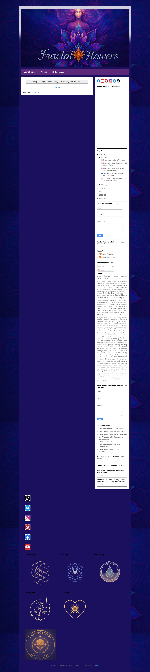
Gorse (114, 317)
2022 (101, 195)
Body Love (117, 283)
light (115, 329)
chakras (118, 285)
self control (120, 359)
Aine (112, 279)
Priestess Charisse (108, 257)
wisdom (125, 379)
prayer (105, 346)
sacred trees (100, 357)
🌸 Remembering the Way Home (113, 160)
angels (98, 281)
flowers (116, 306)
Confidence (107, 289)
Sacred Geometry (121, 353)
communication (121, 287)
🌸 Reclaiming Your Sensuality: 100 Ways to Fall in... (114, 164)
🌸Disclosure (58, 72)
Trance (105, 377)
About (44, 72)
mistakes (99, 335)
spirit (121, 369)
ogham (99, 340)
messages (113, 333)
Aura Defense (122, 281)
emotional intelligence (112, 297)
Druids (107, 295)
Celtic (106, 285)
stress (101, 373)
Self (112, 357)
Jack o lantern (108, 325)
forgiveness (123, 306)
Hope (119, 323)
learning (106, 329)
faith (113, 304)
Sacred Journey (122, 355)
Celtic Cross (111, 285)
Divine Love (119, 293)
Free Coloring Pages (108, 315)
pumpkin (108, 348)
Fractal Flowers (107, 254)
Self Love (114, 361)
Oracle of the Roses (114, 341)
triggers (122, 377)
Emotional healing (121, 295)
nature (98, 337)
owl (109, 342)
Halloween (123, 319)
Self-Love (121, 363)
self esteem (106, 361)
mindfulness (122, 333)
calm (102, 285)
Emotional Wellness (102, 300)
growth (99, 319)
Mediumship (100, 333)
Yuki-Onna (100, 381)
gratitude (124, 317)
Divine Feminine (108, 293)
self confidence (109, 359)
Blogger (96, 665)
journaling (99, 327)
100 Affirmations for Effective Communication (109, 446)
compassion (100, 289)
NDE (102, 337)
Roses (98, 353)
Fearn (121, 304)
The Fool (124, 375)
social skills (120, 367)
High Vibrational (105, 323)
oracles (106, 342)
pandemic (113, 342)
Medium (125, 331)
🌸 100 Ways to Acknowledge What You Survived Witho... (114, 180)
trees (117, 377)
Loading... (100, 246)
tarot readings (106, 375)
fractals (111, 312)
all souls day (123, 279)
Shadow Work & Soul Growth (112, 365)
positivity (124, 345)
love (119, 329)
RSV (102, 353)
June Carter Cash (112, 327)
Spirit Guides (29, 72)
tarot (122, 373)
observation (123, 338)
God (109, 317)
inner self (124, 323)
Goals (105, 317)
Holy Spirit (114, 323)
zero (104, 381)
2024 (101, 189)
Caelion (99, 285)
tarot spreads (116, 375)
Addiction (115, 276)
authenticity (101, 283)
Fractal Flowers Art (115, 308)
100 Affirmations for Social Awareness (113, 434)
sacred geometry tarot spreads (106, 355)
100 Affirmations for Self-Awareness (112, 429)
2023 (101, 192)
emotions (113, 300)
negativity (121, 337)
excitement (103, 304)
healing (113, 321)
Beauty (112, 283)
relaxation (124, 351)
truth (126, 377)
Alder (116, 279)
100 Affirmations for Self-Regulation (112, 431)
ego (111, 295)
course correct (105, 291)
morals (105, 335)
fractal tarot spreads (120, 310)
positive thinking (114, 345)
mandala (124, 329)
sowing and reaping (112, 369)
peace (119, 343)
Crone (121, 291)
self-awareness (102, 363)
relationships (113, 351)
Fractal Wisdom (102, 312)
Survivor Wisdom (115, 373)
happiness (100, 321)
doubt (103, 295)
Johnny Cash (123, 325)
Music (125, 335)
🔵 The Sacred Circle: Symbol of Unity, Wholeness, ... (113, 174)
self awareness (120, 357)
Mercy (107, 333)
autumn (107, 283)
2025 (101, 154)
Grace (119, 317)
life (111, 329)
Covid (112, 291)
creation (116, 291)
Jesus (116, 325)
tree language (112, 377)
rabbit (114, 348)
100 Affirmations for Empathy (109, 442)
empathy (103, 302)
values (106, 379)
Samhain (108, 357)
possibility (99, 346)
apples (115, 281)
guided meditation (111, 319)
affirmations (103, 278)
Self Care (100, 359)
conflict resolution (117, 289)
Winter (120, 379)
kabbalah (120, 327)
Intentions (99, 325)
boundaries (124, 283)
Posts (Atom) (37, 92)
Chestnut (110, 287)
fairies (109, 304)
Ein (113, 295)
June (103, 157)
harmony (107, 321)
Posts (101, 266)
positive (105, 344)
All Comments (104, 270)
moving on (119, 335)
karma (125, 327)
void (110, 379)
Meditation (118, 331)
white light (115, 379)
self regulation (122, 361)
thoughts (100, 377)
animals (104, 281)
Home (57, 87)
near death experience (111, 337)
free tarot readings (121, 315)
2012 (101, 198)
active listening (103, 276)
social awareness (108, 367)
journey (105, 327)
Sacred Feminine (109, 353)
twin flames (100, 379)
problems (111, 346)
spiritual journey (117, 371)
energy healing (118, 302)
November (107, 338)
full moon (100, 317)
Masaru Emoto (109, 331)
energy (110, 302)
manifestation (100, 331)
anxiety (109, 281)
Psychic (118, 346)
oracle (103, 341)
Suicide (106, 373)
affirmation (124, 276)
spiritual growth (106, 371)
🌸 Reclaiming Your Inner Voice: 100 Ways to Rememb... (113, 169)
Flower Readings (108, 306)
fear (117, 304)
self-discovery (113, 363)
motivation (111, 335)
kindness (100, 329)
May (103, 185)
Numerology (115, 339)
